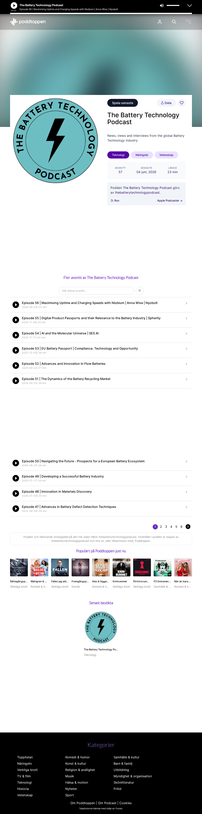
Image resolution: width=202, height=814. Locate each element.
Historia (23, 789)
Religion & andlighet (80, 770)
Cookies (125, 803)
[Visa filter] (140, 291)
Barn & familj (123, 763)
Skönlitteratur (124, 782)
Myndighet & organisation (133, 776)
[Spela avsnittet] (16, 304)
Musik (69, 776)
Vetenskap (166, 155)
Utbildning (121, 770)
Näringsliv (142, 155)
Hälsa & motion (76, 782)
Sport (69, 795)
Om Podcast (107, 803)
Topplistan (25, 757)
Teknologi (118, 155)
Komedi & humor (77, 757)
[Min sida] (159, 21)
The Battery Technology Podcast (147, 188)
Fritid (117, 789)
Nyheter (71, 789)
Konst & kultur (75, 763)
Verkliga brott (27, 770)
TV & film (24, 776)
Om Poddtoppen (82, 803)
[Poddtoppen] (28, 22)
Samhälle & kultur (126, 757)
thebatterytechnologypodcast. (137, 192)
